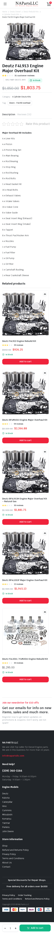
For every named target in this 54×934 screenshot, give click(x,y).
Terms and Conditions (13, 858)
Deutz (5, 793)
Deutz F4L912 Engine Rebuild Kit (19, 341)
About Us (7, 862)
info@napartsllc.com (13, 755)
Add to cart (37, 927)
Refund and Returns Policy (15, 850)
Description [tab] (8, 114)
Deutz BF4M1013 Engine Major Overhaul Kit (24, 420)
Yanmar (6, 823)
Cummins (7, 810)
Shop (5, 845)
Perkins (6, 827)
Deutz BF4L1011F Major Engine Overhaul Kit (24, 580)
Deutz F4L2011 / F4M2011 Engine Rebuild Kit (25, 659)
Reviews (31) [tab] (24, 114)
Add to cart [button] (26, 361)
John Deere (8, 831)
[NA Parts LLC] (27, 4)
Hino (4, 806)
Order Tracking (25, 895)
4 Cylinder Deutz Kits (10, 14)
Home (4, 12)
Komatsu (6, 818)
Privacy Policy (9, 854)
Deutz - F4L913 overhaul (19, 103)
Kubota (5, 797)
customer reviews (24, 75)
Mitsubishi (7, 814)
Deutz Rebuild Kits (31, 12)
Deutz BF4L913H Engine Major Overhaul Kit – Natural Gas (24, 500)
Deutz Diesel (15, 12)
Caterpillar (7, 802)
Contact (6, 866)
